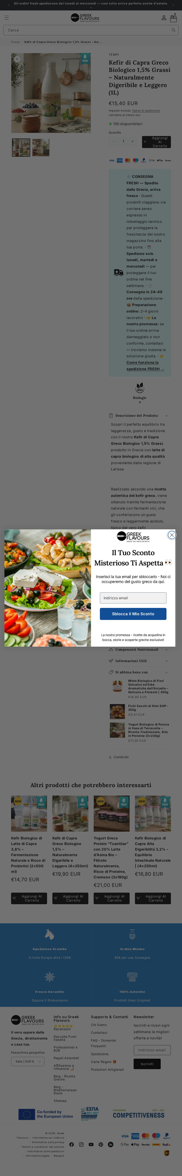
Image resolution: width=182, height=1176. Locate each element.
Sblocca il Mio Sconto (133, 613)
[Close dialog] (172, 535)
